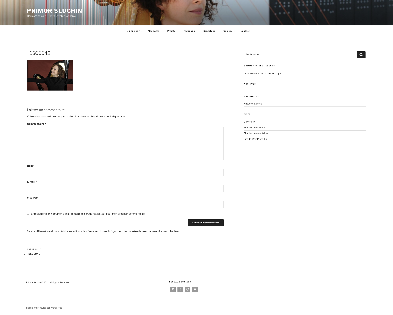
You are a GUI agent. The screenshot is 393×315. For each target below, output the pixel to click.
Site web (32, 197)
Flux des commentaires (256, 133)
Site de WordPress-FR (255, 139)
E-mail (32, 181)
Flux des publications (254, 127)
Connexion (249, 121)
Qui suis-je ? (133, 31)
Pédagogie (189, 31)
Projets (171, 31)
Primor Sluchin (54, 10)
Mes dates (153, 31)
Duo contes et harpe (270, 73)
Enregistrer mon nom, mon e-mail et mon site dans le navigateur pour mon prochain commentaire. (88, 213)
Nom (30, 165)
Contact (245, 31)
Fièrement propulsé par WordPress (44, 307)
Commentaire (36, 123)
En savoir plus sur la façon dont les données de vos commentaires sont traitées (133, 231)
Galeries (228, 31)
